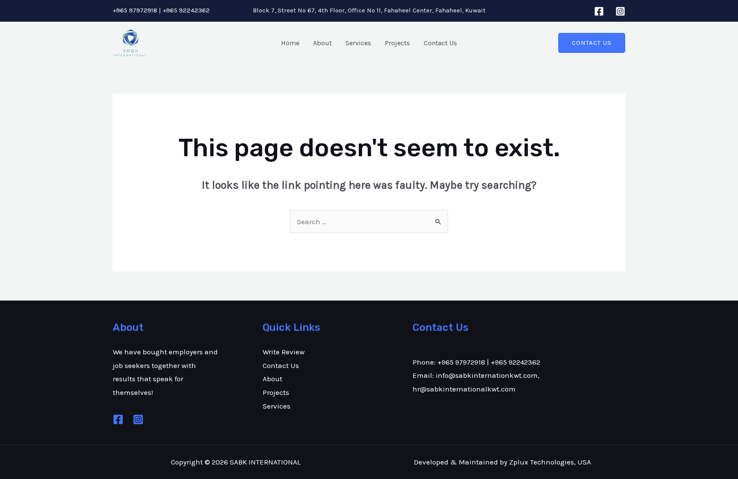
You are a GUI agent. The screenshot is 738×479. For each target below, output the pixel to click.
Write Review (284, 352)
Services (358, 43)
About (322, 43)
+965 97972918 (135, 10)
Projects (397, 43)
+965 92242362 (186, 10)
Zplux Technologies (541, 462)
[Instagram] (620, 11)
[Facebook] (599, 11)
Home (290, 43)
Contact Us (440, 43)
